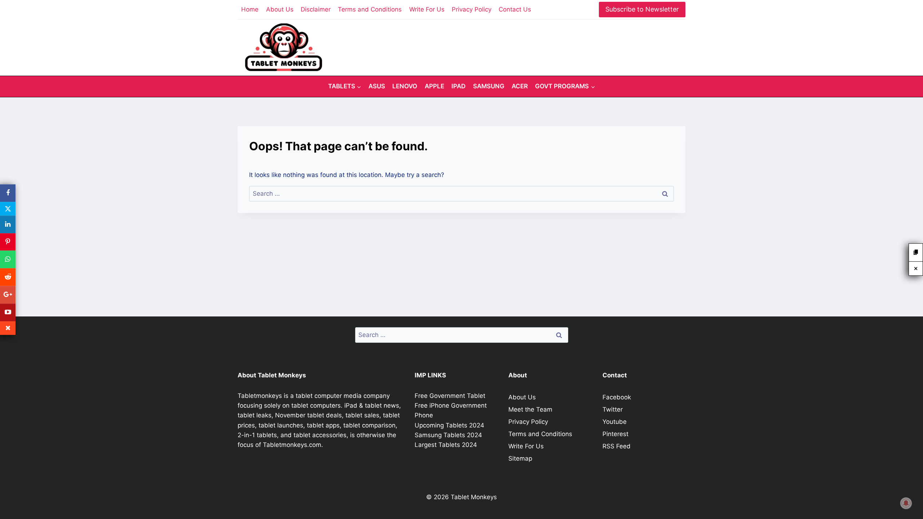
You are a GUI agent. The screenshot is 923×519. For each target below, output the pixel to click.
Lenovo (404, 86)
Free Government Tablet (450, 395)
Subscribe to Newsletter (642, 9)
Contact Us (515, 9)
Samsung (488, 86)
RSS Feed (616, 446)
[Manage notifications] (906, 503)
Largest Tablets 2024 (446, 444)
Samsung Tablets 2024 (448, 435)
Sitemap (520, 458)
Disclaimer (316, 9)
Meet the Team (530, 409)
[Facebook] (8, 193)
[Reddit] (8, 277)
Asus (376, 86)
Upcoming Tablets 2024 (449, 425)
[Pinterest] (8, 242)
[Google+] (8, 294)
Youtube (614, 421)
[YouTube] (8, 312)
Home (250, 9)
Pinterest (615, 434)
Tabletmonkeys (260, 395)
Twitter (612, 409)
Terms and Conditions (370, 9)
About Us (279, 9)
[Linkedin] (8, 224)
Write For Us (427, 9)
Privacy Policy (471, 9)
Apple (434, 86)
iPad (458, 86)
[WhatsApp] (8, 260)
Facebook (616, 397)
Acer (520, 86)
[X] (8, 209)
